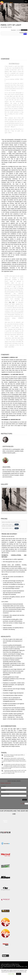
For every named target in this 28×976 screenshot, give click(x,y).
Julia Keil (11, 302)
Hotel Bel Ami (12, 730)
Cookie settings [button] (11, 973)
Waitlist (16, 524)
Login (25, 34)
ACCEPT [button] (18, 973)
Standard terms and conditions (11, 564)
